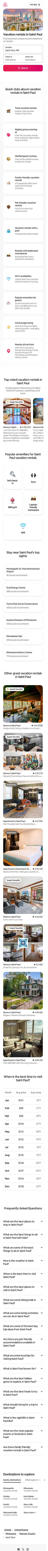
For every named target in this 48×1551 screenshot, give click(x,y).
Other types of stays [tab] (34, 1480)
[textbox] (13, 59)
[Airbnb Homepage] (5, 4)
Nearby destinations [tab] (12, 1480)
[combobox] (23, 50)
